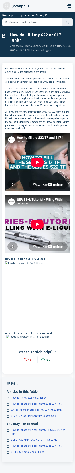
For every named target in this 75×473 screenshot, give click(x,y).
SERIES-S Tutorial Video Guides (27, 451)
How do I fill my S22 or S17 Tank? (28, 397)
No (30, 359)
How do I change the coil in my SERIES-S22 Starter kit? (38, 431)
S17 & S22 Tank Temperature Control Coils (33, 415)
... (17, 15)
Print (14, 383)
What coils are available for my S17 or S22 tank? (37, 409)
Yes (47, 359)
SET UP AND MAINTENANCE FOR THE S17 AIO (34, 439)
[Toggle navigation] (69, 6)
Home (6, 15)
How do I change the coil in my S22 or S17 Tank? (36, 403)
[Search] (67, 22)
